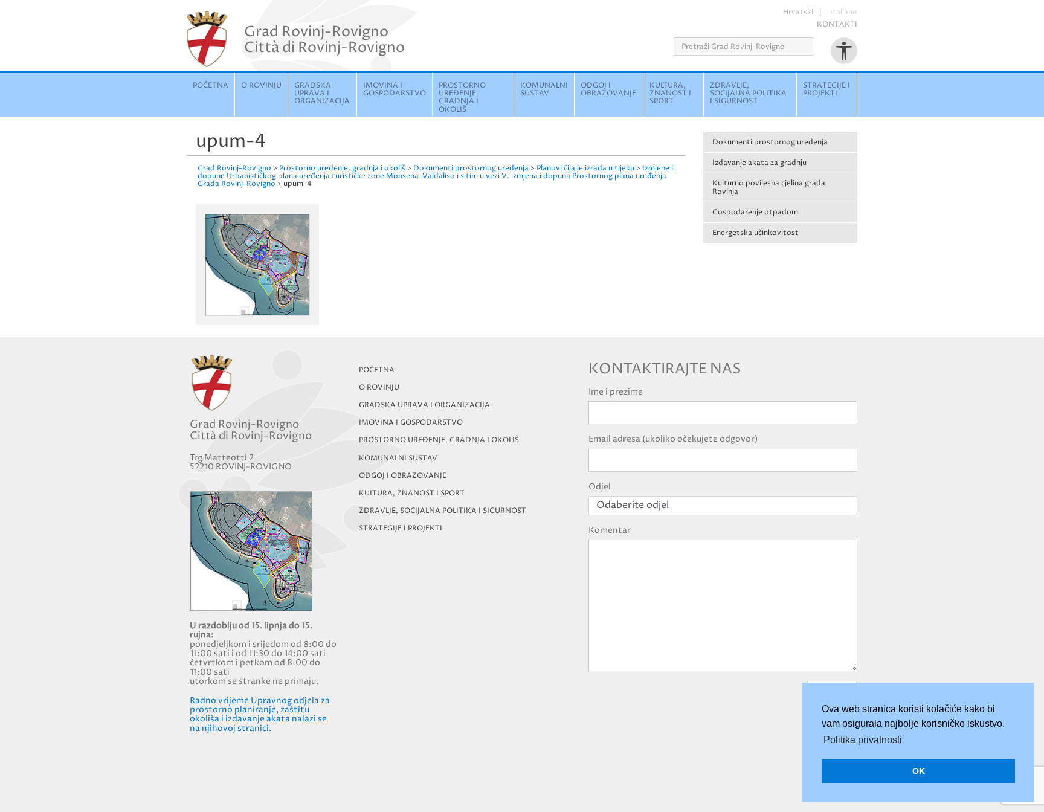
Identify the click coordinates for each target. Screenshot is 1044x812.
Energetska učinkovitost (755, 233)
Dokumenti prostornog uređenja (770, 142)
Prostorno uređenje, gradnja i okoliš (462, 97)
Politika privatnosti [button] (862, 740)
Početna (210, 85)
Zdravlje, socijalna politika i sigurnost (748, 93)
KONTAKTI (837, 24)
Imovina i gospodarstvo (394, 89)
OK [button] (918, 771)
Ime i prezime (615, 391)
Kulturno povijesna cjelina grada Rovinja (768, 187)
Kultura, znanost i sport (670, 93)
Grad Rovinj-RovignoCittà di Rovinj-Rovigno (324, 39)
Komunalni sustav (544, 89)
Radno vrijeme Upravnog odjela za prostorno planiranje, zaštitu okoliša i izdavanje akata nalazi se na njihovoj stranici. (260, 714)
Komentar (609, 530)
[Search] (817, 46)
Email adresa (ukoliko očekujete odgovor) (673, 438)
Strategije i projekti (826, 89)
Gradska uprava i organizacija (322, 93)
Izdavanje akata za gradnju (759, 163)
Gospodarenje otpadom (755, 212)
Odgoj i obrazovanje (608, 89)
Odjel (599, 486)
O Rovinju (261, 85)
